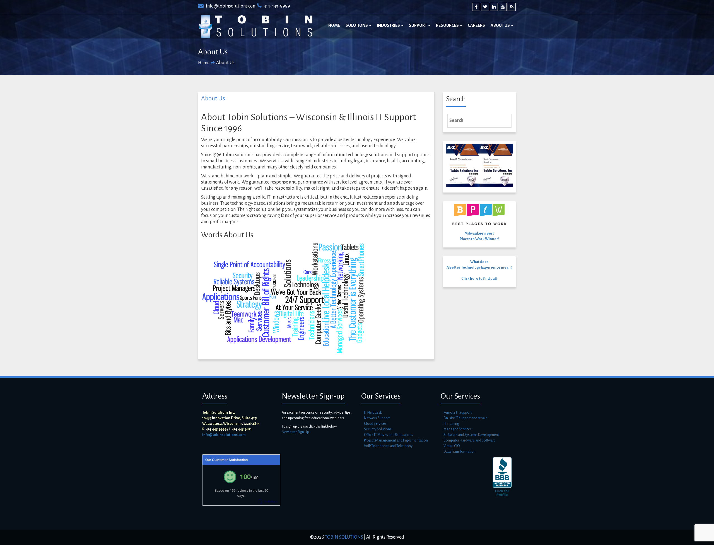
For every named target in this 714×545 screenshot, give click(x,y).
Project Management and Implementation (396, 440)
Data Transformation (459, 452)
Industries (389, 25)
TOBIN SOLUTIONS (343, 537)
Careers (476, 25)
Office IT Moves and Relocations (388, 435)
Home (334, 25)
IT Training (451, 424)
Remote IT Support (457, 412)
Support (418, 25)
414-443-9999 (276, 6)
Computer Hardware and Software (469, 440)
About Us (500, 25)
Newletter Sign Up (295, 432)
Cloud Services (375, 424)
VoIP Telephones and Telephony (388, 446)
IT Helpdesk (373, 412)
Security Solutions (378, 429)
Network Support (377, 418)
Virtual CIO (451, 446)
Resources (447, 25)
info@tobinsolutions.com (231, 6)
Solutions (357, 25)
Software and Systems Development (471, 435)
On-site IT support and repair (465, 418)
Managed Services (457, 429)
